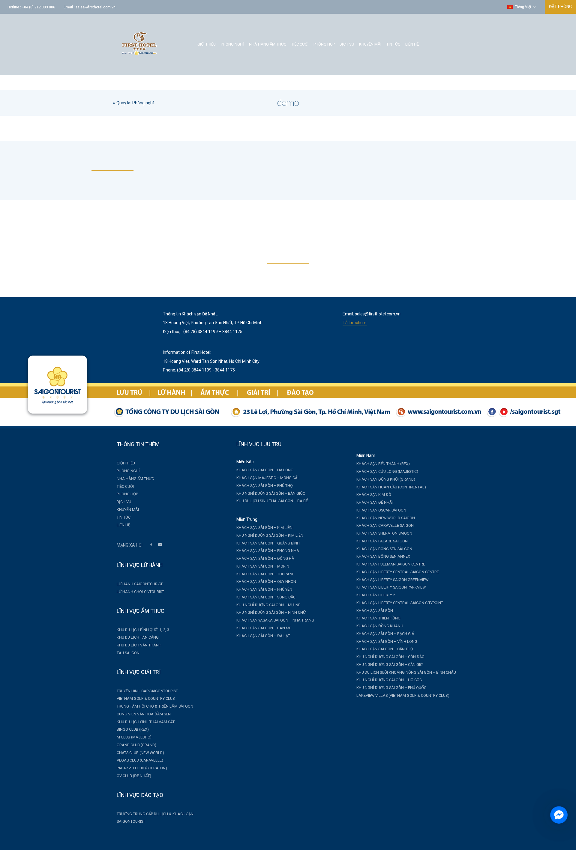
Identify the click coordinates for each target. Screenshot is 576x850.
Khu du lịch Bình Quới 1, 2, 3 (143, 630)
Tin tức (393, 44)
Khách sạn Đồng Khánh (379, 626)
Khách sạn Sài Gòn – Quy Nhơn (266, 581)
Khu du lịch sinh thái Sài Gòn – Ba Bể (272, 501)
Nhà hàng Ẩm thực (267, 44)
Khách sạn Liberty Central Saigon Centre (397, 572)
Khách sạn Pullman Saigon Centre (390, 564)
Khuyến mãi (370, 44)
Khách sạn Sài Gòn (374, 610)
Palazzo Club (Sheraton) (142, 768)
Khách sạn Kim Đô (373, 494)
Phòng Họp (324, 44)
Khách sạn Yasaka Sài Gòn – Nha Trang (275, 620)
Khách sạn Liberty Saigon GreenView (392, 579)
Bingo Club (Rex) (133, 729)
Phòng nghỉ (232, 44)
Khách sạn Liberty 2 (375, 595)
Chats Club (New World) (140, 752)
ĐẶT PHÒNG (560, 6)
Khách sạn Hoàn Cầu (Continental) (391, 487)
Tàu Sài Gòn (128, 653)
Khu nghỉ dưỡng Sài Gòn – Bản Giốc (270, 493)
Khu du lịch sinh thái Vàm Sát (146, 722)
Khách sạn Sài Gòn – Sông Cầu (266, 597)
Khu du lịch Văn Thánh (139, 645)
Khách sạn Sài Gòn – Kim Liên (264, 527)
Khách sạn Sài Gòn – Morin (262, 566)
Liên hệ (412, 44)
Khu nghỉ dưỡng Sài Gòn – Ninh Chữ (271, 612)
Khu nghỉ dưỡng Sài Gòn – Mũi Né (268, 605)
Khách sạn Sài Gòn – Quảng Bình (268, 543)
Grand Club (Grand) (136, 745)
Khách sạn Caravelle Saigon (385, 525)
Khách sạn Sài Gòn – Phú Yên (264, 589)
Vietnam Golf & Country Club (146, 698)
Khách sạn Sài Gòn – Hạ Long (264, 470)
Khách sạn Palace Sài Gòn (382, 541)
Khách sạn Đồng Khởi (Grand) (385, 479)
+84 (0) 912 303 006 (38, 7)
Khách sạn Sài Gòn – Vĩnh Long (386, 641)
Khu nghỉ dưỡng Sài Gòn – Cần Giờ (389, 664)
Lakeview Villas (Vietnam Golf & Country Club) (402, 695)
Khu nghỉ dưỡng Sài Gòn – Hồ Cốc (389, 680)
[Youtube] (159, 545)
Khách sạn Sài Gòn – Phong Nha (267, 550)
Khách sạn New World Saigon (385, 518)
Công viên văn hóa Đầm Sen (144, 714)
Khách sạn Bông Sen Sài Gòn (384, 549)
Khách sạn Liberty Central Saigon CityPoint (399, 603)
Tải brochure (355, 322)
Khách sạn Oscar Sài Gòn (381, 510)
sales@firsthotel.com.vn (96, 7)
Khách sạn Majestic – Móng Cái (267, 478)
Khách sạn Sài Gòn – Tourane (265, 574)
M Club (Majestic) (134, 737)
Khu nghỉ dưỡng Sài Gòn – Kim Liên (269, 535)
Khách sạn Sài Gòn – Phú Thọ (264, 485)
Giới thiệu (206, 44)
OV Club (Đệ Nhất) (134, 776)
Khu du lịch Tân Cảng (138, 637)
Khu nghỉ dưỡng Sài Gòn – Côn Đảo (390, 657)
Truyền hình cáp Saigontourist (147, 691)
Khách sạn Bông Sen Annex (383, 556)
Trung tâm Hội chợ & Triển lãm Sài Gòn (155, 706)
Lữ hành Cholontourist (140, 591)
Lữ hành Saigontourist (140, 584)
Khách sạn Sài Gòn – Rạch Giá (385, 633)
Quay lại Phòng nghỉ (135, 102)
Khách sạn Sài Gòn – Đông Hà (265, 558)
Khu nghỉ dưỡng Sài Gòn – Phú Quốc (391, 687)
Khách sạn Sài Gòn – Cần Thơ (384, 649)
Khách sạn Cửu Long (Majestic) (387, 471)
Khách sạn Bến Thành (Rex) (383, 463)
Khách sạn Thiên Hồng (378, 618)
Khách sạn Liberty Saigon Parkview (391, 587)
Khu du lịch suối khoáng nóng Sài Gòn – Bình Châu (406, 672)
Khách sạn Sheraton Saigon (384, 533)
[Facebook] (150, 545)
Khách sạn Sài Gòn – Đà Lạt (263, 636)
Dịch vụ (347, 44)
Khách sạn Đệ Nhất (375, 502)
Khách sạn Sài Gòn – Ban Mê (263, 628)
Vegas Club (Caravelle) (140, 760)
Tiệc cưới (299, 44)
